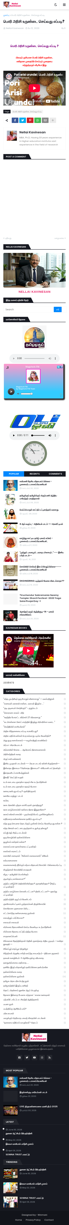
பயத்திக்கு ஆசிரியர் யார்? (34, 1008)
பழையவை (59, 238)
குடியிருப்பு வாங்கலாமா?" (34, 879)
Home (18, 1219)
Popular (14, 473)
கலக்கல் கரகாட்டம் (34, 851)
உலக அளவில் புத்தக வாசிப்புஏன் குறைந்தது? (34, 805)
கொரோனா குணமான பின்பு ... (34, 908)
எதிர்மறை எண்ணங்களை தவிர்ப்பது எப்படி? (34, 819)
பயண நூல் (34, 1004)
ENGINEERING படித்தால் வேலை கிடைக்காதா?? (42, 580)
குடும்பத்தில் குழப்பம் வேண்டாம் (34, 899)
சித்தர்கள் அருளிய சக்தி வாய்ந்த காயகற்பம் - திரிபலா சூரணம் (34, 953)
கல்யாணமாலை (34, 860)
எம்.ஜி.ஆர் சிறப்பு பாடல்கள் (34, 832)
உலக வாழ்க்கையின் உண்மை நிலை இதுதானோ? (34, 809)
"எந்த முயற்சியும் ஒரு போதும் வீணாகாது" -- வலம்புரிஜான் (34, 699)
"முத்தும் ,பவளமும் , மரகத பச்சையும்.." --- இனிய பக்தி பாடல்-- (42, 554)
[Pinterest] (30, 120)
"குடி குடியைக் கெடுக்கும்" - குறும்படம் (34, 708)
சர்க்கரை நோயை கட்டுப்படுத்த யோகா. (34, 931)
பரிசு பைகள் (34, 1013)
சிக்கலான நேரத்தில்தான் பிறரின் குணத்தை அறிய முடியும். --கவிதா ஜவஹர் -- (34, 942)
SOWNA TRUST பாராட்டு (18, 1154)
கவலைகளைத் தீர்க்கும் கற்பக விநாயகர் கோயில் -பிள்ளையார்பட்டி (34, 865)
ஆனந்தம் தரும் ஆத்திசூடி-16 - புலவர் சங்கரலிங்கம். (37, 613)
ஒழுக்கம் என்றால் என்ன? (34, 842)
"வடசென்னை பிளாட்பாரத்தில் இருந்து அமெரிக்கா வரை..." (34, 722)
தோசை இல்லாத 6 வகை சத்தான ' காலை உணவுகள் (34, 995)
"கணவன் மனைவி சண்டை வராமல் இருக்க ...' (34, 703)
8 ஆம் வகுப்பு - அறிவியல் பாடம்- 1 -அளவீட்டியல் (41, 524)
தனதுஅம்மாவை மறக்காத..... (34, 962)
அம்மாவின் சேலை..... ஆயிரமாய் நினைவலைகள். (34, 749)
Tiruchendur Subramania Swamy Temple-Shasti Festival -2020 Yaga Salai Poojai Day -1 (40, 598)
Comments (55, 473)
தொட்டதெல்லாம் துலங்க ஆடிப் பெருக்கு (34, 990)
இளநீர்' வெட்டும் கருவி (34, 777)
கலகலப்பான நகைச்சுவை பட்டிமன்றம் (34, 846)
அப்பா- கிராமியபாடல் (34, 745)
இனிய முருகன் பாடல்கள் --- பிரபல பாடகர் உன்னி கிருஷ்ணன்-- (34, 763)
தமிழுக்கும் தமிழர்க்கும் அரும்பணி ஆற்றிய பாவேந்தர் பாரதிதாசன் (38, 497)
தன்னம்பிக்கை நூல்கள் (34, 976)
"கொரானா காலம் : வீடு (34, 712)
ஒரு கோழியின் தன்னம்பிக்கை (34, 837)
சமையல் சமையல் (34, 922)
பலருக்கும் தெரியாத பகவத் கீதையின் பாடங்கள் (34, 1018)
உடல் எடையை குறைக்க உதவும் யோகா (34, 786)
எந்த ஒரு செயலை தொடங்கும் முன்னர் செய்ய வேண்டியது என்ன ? (34, 823)
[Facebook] (15, 120)
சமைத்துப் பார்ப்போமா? (34, 918)
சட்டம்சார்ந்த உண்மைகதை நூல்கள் (34, 913)
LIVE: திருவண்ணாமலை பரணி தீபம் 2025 (38, 1106)
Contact (49, 1219)
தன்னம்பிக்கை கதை (34, 972)
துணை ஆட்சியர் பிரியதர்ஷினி (19, 1133)
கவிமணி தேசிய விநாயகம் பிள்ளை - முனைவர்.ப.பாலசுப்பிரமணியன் (36, 483)
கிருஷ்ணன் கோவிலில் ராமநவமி (34, 869)
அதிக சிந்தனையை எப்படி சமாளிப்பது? (34, 731)
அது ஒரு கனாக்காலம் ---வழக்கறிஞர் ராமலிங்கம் (34, 740)
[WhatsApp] (37, 120)
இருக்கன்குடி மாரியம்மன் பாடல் (33, 1092)
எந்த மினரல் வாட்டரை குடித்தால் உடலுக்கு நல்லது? (34, 828)
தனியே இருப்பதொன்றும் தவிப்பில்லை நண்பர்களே (34, 967)
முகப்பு (6, 15)
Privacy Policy (33, 1219)
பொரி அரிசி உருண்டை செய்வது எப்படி (28, 15)
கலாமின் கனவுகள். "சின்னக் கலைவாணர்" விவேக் (34, 855)
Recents (35, 473)
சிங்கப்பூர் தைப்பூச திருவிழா (34, 948)
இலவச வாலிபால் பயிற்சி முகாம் (19, 1144)
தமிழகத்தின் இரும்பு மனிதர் (34, 985)
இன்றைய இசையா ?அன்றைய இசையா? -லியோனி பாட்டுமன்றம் (34, 768)
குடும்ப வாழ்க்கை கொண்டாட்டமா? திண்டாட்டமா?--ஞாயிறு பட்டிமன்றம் (34, 893)
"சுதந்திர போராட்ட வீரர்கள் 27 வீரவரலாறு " (34, 717)
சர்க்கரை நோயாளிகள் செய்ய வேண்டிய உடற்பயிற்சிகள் (34, 927)
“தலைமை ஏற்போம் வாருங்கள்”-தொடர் (34, 1022)
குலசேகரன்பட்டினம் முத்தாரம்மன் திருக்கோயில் (34, 904)
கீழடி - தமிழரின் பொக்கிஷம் (34, 874)
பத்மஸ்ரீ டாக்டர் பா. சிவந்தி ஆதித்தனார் (34, 999)
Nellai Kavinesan (32, 132)
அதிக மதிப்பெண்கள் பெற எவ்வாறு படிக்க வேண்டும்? (34, 736)
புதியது (8, 238)
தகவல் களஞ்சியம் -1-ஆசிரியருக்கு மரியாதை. (34, 958)
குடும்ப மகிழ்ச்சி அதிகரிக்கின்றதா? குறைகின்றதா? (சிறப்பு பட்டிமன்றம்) (34, 885)
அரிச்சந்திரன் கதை (34, 754)
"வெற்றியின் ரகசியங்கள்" (34, 726)
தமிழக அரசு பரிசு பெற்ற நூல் (34, 981)
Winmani (42, 1214)
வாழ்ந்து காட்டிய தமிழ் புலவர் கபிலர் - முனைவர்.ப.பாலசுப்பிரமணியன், (36, 540)
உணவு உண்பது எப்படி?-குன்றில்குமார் (34, 791)
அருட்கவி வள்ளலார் (34, 759)
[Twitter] (22, 120)
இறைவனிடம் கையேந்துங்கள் (34, 773)
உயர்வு (34, 800)
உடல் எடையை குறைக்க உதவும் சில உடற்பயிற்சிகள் (34, 782)
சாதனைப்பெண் (34, 936)
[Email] (45, 120)
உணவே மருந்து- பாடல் (34, 796)
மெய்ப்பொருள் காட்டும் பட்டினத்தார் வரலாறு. (39, 509)
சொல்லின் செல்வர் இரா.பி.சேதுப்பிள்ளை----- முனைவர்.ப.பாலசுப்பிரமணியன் (40, 568)
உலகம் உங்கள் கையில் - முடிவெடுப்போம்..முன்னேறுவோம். (34, 814)
